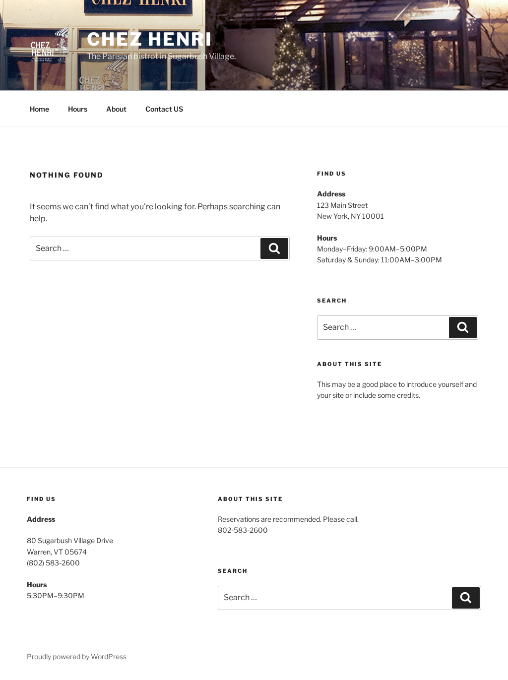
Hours (77, 109)
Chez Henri (150, 39)
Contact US (164, 109)
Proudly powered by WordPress (77, 656)
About (116, 109)
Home (39, 109)
